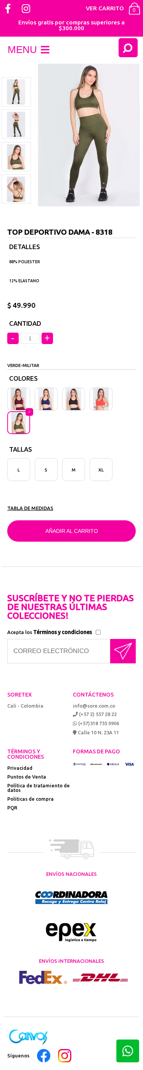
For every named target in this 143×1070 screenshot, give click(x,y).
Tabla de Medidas (30, 508)
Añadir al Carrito (71, 531)
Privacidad (19, 768)
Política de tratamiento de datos (38, 788)
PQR (12, 807)
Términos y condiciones (62, 632)
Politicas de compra (30, 798)
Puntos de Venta (26, 776)
